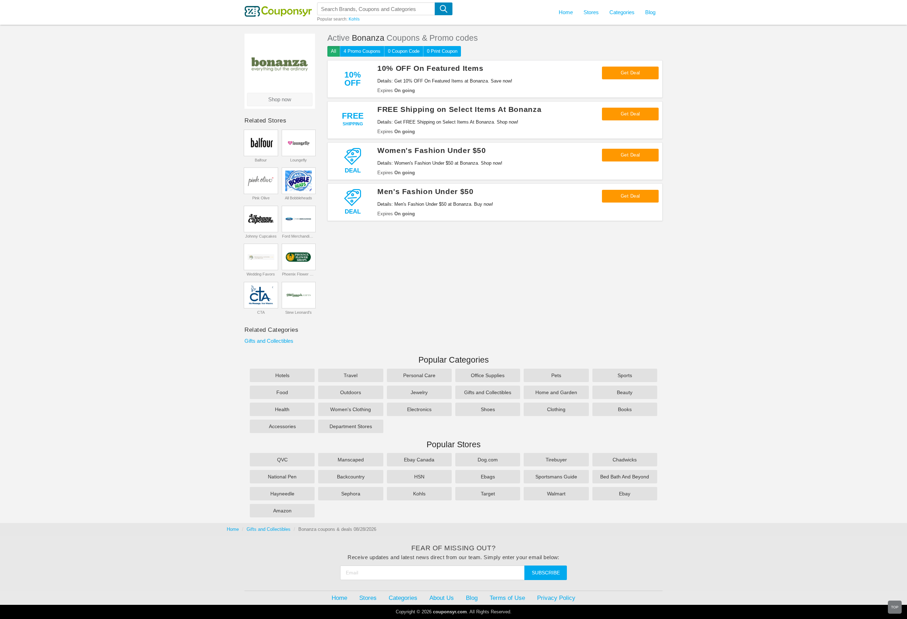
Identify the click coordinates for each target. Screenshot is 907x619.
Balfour (261, 160)
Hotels (282, 375)
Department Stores (350, 426)
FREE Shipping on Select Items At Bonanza (459, 109)
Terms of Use (507, 598)
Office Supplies (488, 375)
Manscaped (351, 459)
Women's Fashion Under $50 (431, 150)
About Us (441, 598)
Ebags (488, 476)
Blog (650, 12)
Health (282, 409)
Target (488, 493)
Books (625, 409)
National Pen (282, 476)
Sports (625, 375)
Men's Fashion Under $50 (425, 191)
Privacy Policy (556, 598)
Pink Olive (261, 198)
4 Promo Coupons (362, 51)
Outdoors (350, 392)
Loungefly (298, 160)
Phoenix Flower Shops (298, 274)
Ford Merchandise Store (298, 236)
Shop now (279, 99)
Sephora (350, 493)
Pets (556, 375)
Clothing (556, 409)
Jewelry (419, 392)
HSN (419, 476)
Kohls (354, 19)
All (333, 51)
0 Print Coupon (442, 51)
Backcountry (351, 476)
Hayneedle (282, 493)
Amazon (282, 510)
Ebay (624, 493)
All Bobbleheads (298, 198)
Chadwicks (625, 459)
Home (233, 529)
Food (282, 392)
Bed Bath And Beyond (624, 476)
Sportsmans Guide (556, 476)
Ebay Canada (419, 459)
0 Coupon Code (403, 51)
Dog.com (488, 459)
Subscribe (546, 572)
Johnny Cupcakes (261, 236)
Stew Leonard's (298, 312)
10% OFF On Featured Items (430, 68)
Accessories (282, 426)
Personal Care (419, 375)
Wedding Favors (261, 274)
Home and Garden (556, 392)
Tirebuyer (556, 459)
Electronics (419, 409)
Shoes (488, 409)
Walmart (556, 493)
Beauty (624, 392)
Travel (350, 375)
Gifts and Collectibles (268, 341)
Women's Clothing (350, 409)
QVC (282, 459)
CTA (261, 312)
